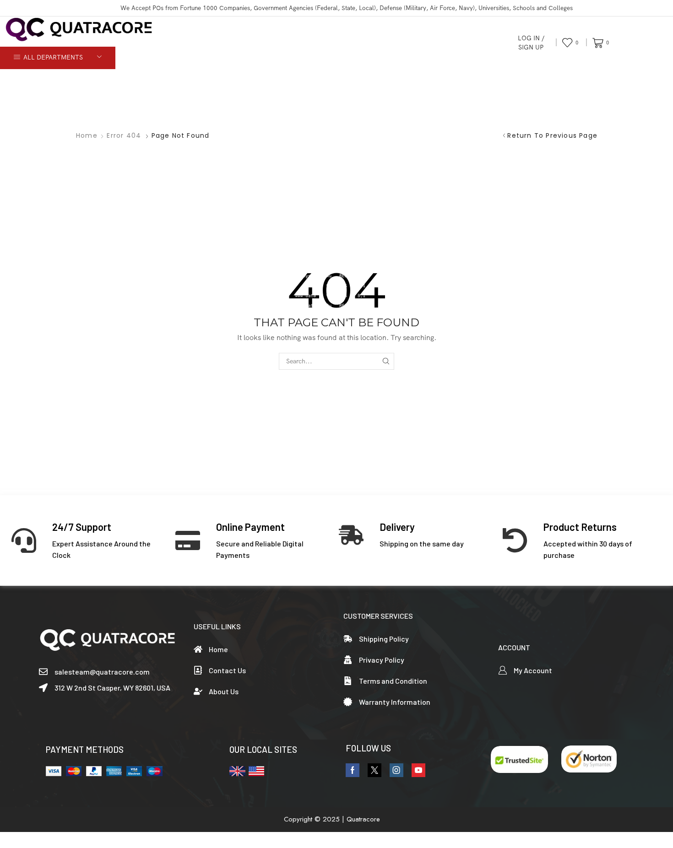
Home (87, 135)
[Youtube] (418, 770)
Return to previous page (552, 135)
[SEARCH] (385, 361)
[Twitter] (374, 770)
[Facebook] (352, 770)
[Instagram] (396, 770)
